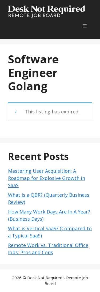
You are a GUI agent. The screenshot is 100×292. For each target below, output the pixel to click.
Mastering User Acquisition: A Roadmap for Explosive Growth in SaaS (46, 178)
